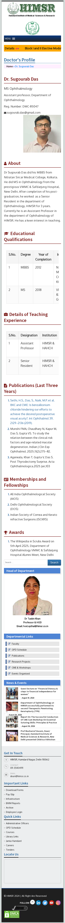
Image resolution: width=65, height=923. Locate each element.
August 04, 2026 (28, 728)
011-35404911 (16, 768)
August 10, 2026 (28, 700)
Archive (9, 807)
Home (9, 66)
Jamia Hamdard (13, 841)
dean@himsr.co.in (19, 776)
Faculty (15, 643)
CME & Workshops (21, 667)
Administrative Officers (17, 823)
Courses (10, 832)
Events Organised (21, 673)
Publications (18, 655)
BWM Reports (13, 803)
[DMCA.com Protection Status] (12, 914)
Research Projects (21, 661)
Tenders (10, 849)
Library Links (12, 836)
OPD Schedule (19, 649)
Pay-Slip (10, 794)
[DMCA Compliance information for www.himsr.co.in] (16, 908)
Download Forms (15, 790)
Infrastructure (13, 798)
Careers (10, 845)
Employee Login (14, 812)
